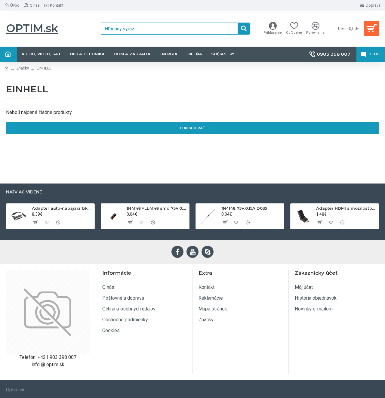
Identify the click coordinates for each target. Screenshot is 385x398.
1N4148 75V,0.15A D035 (244, 208)
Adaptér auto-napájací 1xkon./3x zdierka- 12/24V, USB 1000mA (62, 208)
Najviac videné (24, 192)
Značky (22, 68)
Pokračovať (192, 128)
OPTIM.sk (32, 28)
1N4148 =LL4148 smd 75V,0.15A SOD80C (157, 208)
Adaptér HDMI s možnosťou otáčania (346, 208)
